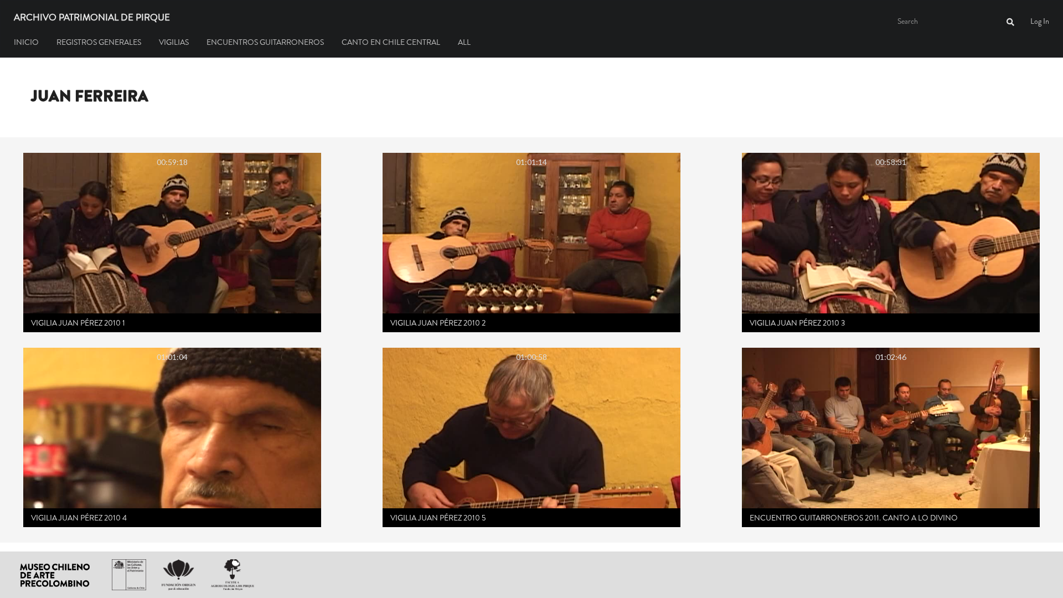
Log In (1039, 21)
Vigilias (174, 42)
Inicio (26, 42)
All (464, 42)
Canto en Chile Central (391, 42)
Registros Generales (98, 42)
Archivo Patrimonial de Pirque (92, 18)
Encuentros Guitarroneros (265, 42)
